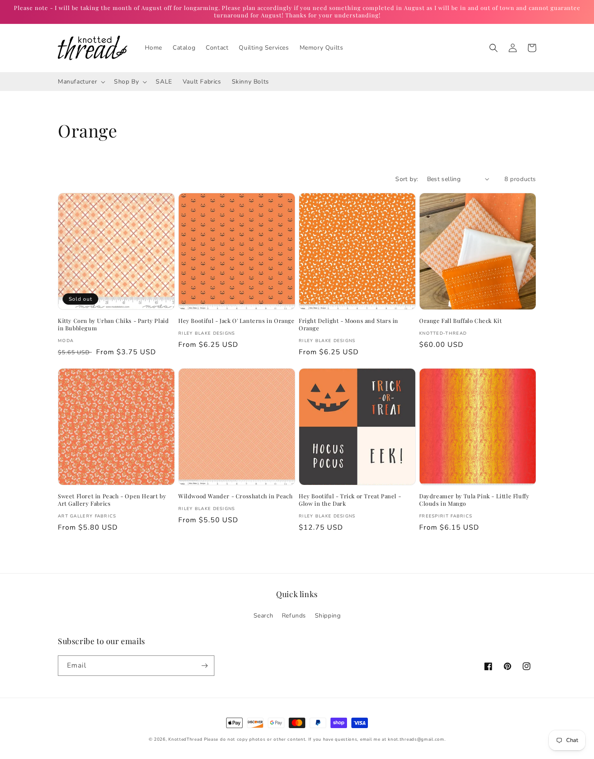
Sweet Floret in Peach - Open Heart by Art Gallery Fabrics (112, 500)
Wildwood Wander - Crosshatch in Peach (235, 496)
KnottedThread (185, 739)
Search (264, 615)
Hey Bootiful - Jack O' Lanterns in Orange (236, 320)
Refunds (294, 615)
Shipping (328, 615)
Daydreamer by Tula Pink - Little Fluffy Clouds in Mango (474, 500)
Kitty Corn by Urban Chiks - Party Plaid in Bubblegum (113, 324)
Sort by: (406, 179)
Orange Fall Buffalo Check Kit (460, 320)
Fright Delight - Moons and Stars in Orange (348, 324)
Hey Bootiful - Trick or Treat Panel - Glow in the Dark (350, 500)
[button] (493, 47)
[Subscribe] (204, 665)
